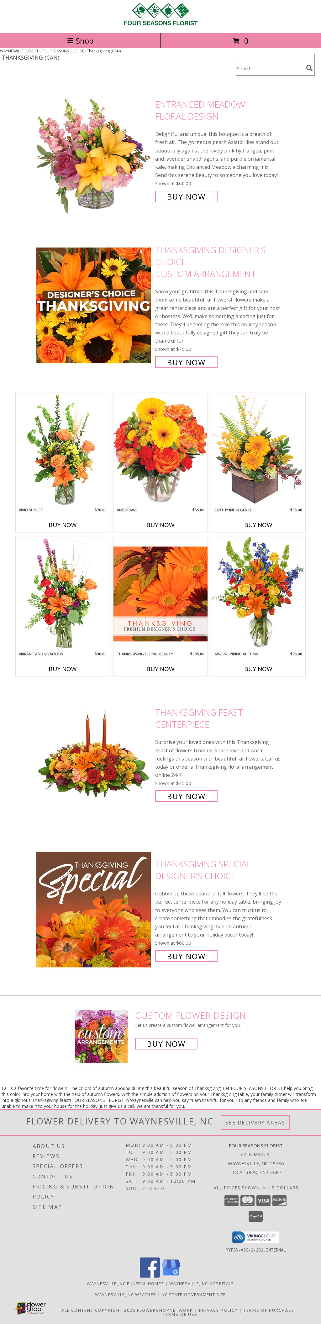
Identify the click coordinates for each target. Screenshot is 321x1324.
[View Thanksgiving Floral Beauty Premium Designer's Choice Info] (160, 594)
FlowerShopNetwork (165, 1310)
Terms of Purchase (269, 1310)
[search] (309, 68)
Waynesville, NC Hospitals (201, 1283)
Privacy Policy (218, 1310)
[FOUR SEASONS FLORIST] (160, 24)
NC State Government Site (193, 1294)
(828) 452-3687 (264, 1172)
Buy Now (186, 196)
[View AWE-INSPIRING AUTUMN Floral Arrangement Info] (258, 594)
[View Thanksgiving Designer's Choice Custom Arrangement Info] (94, 305)
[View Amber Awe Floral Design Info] (160, 450)
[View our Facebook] (150, 1276)
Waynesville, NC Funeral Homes (125, 1283)
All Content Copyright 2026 (98, 1310)
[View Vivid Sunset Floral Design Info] (63, 450)
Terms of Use (180, 1314)
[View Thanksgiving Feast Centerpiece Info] (94, 754)
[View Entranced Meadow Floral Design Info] (94, 150)
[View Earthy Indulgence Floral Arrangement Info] (258, 450)
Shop (84, 40)
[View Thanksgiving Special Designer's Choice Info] (94, 909)
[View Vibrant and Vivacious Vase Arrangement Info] (63, 594)
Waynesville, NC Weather (125, 1294)
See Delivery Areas (255, 1122)
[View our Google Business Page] (171, 1276)
